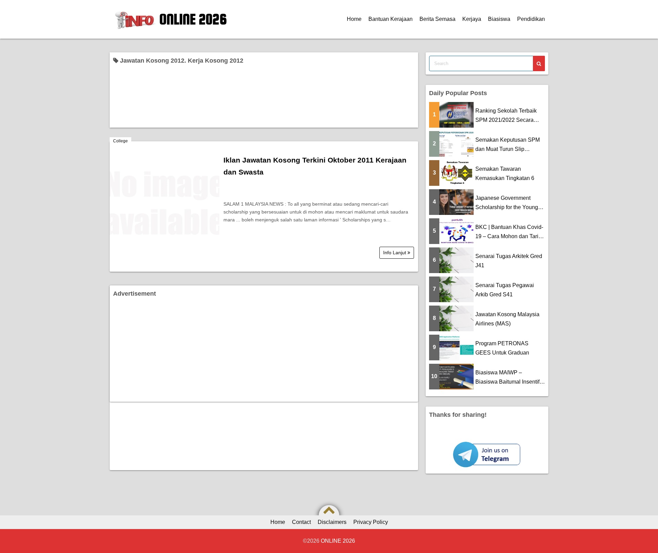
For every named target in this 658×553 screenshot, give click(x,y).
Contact (301, 522)
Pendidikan (531, 19)
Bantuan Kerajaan (390, 19)
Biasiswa (499, 19)
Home (354, 19)
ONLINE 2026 (193, 19)
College (120, 141)
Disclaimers (332, 522)
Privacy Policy (370, 522)
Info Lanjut (395, 252)
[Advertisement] (264, 350)
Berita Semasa (437, 19)
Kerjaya (471, 19)
